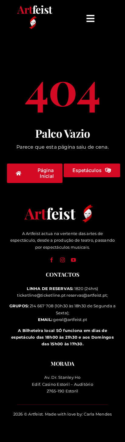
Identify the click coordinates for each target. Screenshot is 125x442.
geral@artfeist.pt (70, 319)
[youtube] (73, 259)
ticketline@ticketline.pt (41, 295)
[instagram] (62, 259)
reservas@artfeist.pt (86, 295)
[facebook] (51, 259)
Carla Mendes (98, 414)
